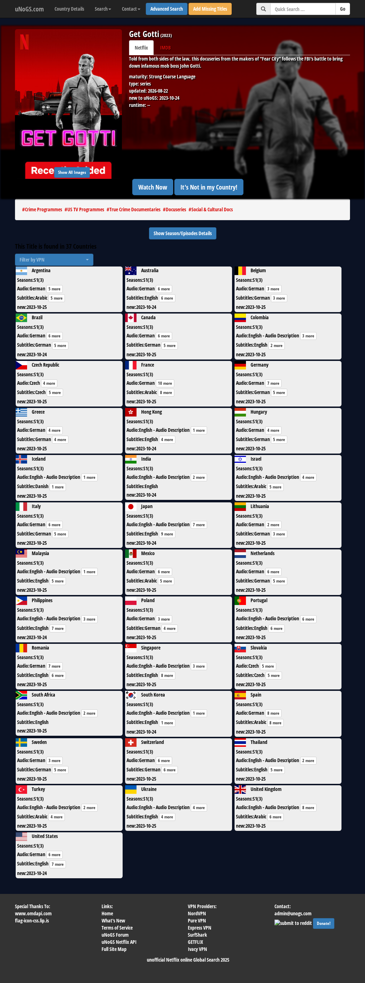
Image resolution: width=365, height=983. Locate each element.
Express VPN (199, 927)
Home (107, 913)
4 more (49, 383)
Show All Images (72, 172)
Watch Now (152, 187)
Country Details (69, 8)
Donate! (323, 923)
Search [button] (101, 8)
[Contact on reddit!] (293, 922)
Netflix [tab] (141, 47)
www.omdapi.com (33, 913)
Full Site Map (114, 949)
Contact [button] (129, 8)
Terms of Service (117, 927)
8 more (166, 392)
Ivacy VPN (197, 949)
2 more (277, 345)
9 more (167, 534)
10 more (165, 383)
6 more (164, 289)
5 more (54, 289)
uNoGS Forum (115, 934)
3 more (273, 289)
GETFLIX (195, 941)
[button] (54, 260)
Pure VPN (197, 920)
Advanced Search (166, 8)
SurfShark (197, 934)
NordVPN (197, 913)
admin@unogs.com (293, 913)
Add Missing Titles (210, 8)
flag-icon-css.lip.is (32, 920)
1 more (199, 430)
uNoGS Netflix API (119, 941)
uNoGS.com (29, 9)
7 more (273, 383)
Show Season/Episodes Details (183, 233)
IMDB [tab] (165, 47)
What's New (113, 920)
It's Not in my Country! (208, 187)
